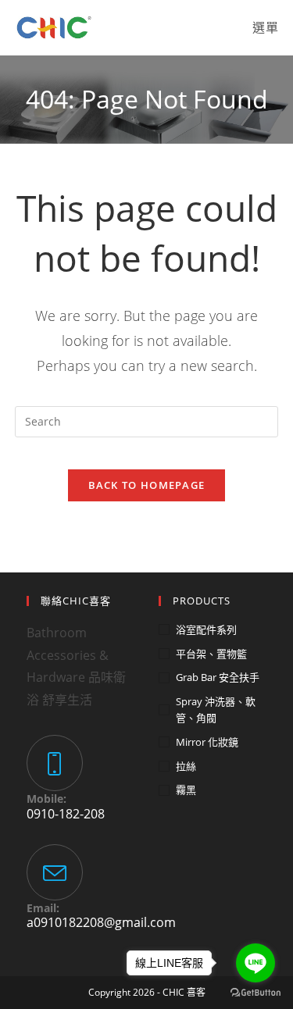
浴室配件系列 (206, 629)
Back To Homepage (146, 485)
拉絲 (186, 766)
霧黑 (186, 790)
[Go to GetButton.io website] (255, 993)
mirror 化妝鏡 (207, 742)
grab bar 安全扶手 (217, 677)
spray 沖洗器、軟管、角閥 (215, 709)
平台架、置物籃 (211, 654)
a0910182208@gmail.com (101, 922)
